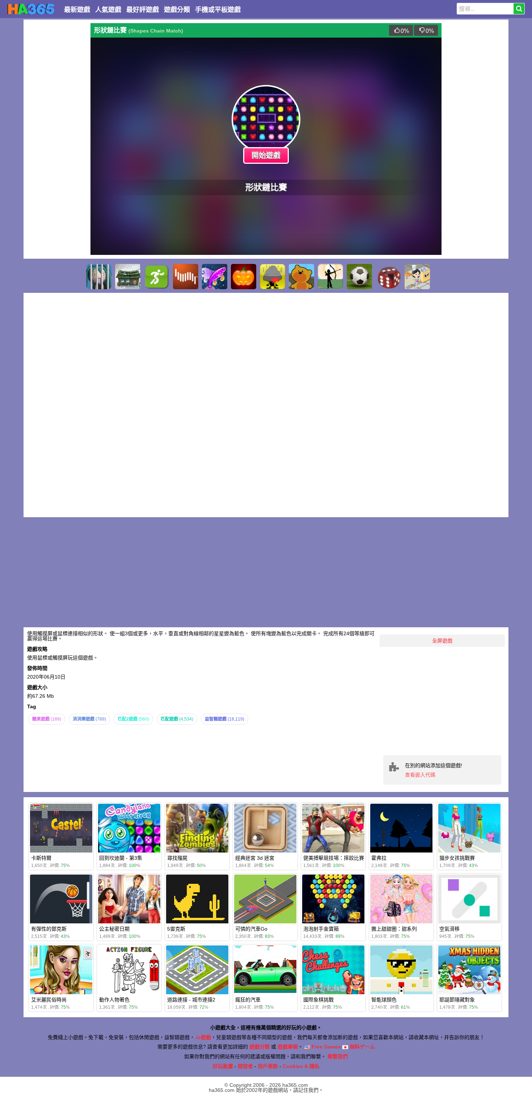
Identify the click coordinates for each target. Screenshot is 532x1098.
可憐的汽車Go (251, 929)
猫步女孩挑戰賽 (457, 858)
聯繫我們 (338, 1056)
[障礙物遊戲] (272, 276)
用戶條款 (268, 1066)
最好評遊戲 (142, 9)
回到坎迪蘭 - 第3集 (120, 858)
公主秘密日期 (114, 929)
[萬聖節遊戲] (243, 276)
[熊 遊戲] (301, 276)
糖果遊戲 (46, 719)
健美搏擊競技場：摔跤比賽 (333, 858)
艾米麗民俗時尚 (49, 1000)
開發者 (245, 1066)
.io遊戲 (203, 1037)
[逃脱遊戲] (98, 276)
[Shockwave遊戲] (185, 276)
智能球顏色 (384, 1000)
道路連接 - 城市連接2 (191, 1000)
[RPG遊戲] (127, 276)
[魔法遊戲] (214, 276)
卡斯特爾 (41, 858)
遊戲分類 (177, 9)
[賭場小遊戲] (388, 276)
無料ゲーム (361, 1047)
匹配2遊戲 (133, 719)
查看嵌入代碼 (420, 775)
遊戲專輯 (288, 1047)
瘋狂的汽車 (248, 1000)
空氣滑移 (449, 929)
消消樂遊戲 (89, 719)
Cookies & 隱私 (301, 1066)
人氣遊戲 (108, 9)
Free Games (325, 1047)
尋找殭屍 (177, 858)
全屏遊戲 (442, 641)
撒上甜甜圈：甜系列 (394, 929)
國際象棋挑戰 (318, 1000)
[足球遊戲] (359, 276)
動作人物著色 (114, 1000)
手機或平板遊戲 (218, 9)
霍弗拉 (379, 858)
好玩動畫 (223, 1066)
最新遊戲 (77, 9)
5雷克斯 (176, 929)
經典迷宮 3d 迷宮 (254, 858)
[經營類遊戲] (417, 276)
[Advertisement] (56, 131)
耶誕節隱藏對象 (457, 1000)
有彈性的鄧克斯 (49, 929)
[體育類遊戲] (156, 276)
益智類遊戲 (224, 719)
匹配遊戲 (177, 719)
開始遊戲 (266, 155)
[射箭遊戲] (330, 276)
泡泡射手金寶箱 (321, 929)
